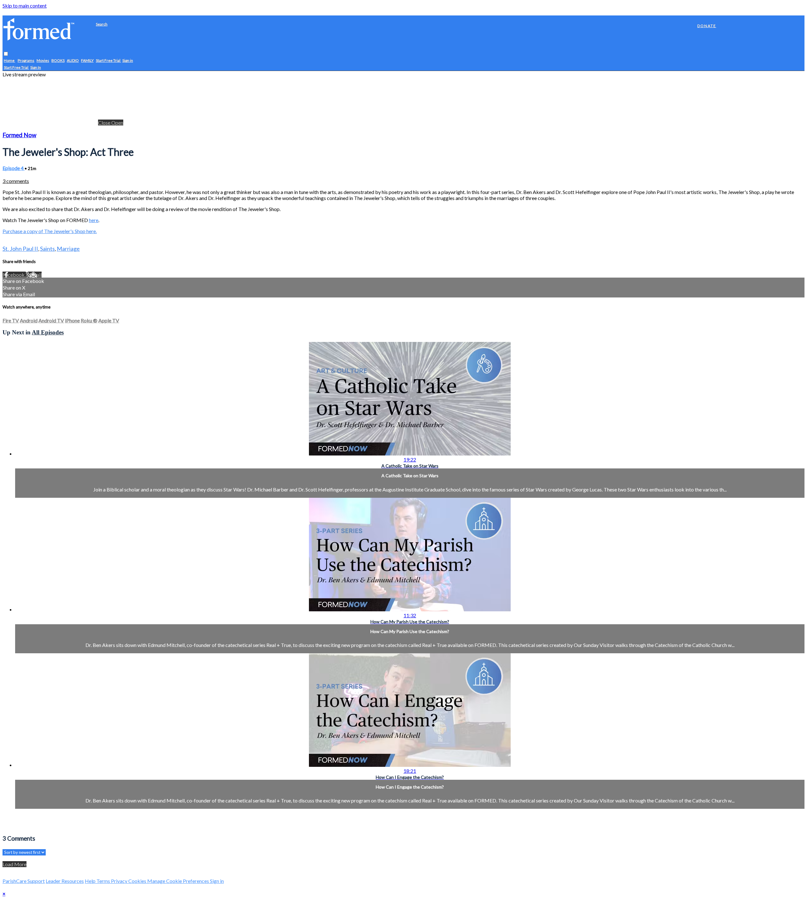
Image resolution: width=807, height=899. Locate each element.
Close (104, 123)
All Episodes (48, 332)
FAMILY (87, 60)
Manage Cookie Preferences (178, 881)
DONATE (706, 25)
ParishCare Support (24, 881)
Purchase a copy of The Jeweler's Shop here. (50, 231)
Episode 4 (14, 168)
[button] (6, 54)
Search (101, 24)
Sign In (35, 67)
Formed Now (19, 135)
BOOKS (58, 60)
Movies (43, 60)
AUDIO (73, 60)
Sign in (127, 60)
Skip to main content (25, 6)
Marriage (68, 248)
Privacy (119, 881)
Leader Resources (65, 881)
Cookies (137, 881)
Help (90, 881)
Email (36, 275)
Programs (26, 60)
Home (9, 60)
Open (117, 123)
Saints (47, 248)
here (93, 220)
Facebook (14, 275)
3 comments (16, 181)
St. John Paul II (20, 248)
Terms (103, 881)
